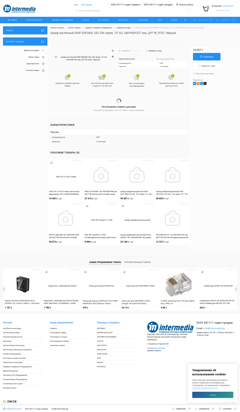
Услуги (9, 30)
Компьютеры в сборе (11, 332)
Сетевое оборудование (12, 354)
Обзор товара (33, 57)
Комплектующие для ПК (12, 337)
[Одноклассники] (198, 83)
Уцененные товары (57, 345)
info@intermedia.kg (214, 328)
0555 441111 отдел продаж (158, 4)
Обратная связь (14, 409)
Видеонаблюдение (10, 371)
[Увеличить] (83, 58)
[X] (205, 83)
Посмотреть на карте (156, 348)
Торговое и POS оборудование (15, 375)
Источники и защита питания (14, 358)
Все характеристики (165, 59)
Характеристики (32, 63)
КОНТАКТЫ (101, 366)
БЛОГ (160, 20)
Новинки (53, 328)
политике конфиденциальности (205, 388)
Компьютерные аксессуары (14, 345)
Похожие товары (32, 70)
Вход (76, 4)
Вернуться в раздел (31, 50)
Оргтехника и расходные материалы (17, 349)
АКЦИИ (174, 20)
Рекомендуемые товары (59, 341)
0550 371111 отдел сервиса (125, 4)
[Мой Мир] (201, 83)
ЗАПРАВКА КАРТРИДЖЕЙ (62, 20)
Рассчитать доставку (205, 73)
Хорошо (213, 395)
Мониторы (7, 341)
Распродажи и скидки (58, 337)
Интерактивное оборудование (15, 379)
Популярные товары (58, 332)
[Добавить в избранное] (112, 51)
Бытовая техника (9, 388)
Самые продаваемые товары (105, 262)
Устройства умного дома (12, 383)
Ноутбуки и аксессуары (12, 328)
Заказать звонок (186, 4)
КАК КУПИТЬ (103, 20)
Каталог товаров (15, 41)
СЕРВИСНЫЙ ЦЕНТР (34, 20)
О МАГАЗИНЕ (142, 20)
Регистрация (86, 4)
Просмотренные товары (137, 262)
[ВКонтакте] (194, 83)
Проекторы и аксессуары (13, 362)
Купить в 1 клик (208, 66)
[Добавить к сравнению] (112, 56)
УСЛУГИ (85, 20)
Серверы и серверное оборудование (17, 366)
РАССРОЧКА (123, 20)
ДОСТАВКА (12, 20)
